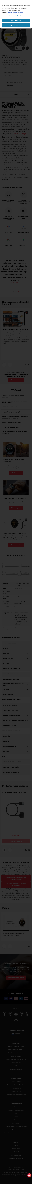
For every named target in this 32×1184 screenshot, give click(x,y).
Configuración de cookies (15, 16)
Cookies (10, 12)
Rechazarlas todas (16, 20)
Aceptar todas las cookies (16, 25)
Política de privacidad (17, 12)
